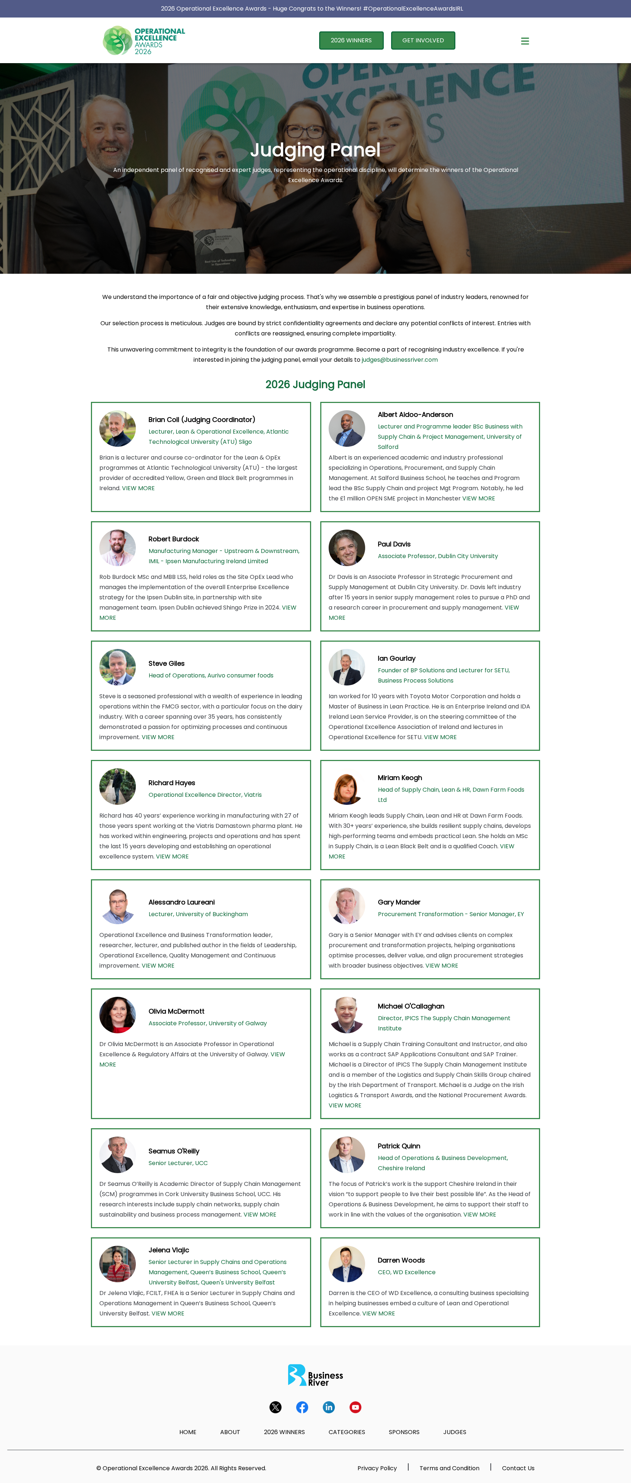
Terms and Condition (449, 1468)
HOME (187, 1432)
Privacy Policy (377, 1468)
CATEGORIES (347, 1432)
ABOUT (230, 1432)
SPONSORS (404, 1432)
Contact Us (518, 1468)
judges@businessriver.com (400, 360)
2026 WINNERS (351, 40)
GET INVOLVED (423, 40)
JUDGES (454, 1432)
